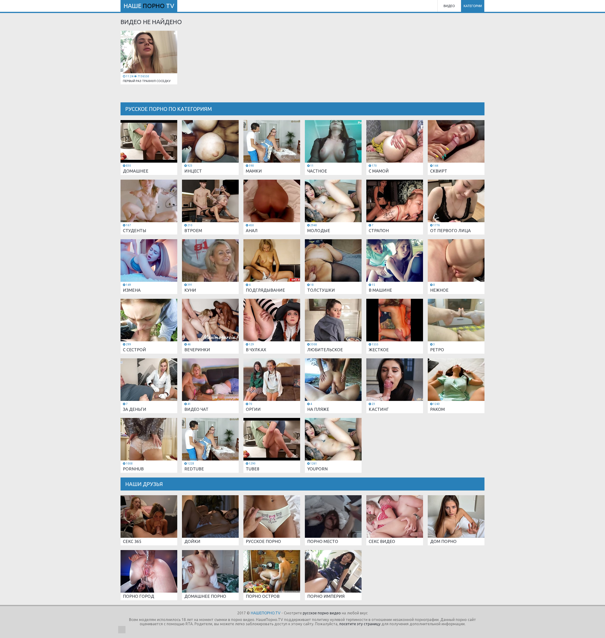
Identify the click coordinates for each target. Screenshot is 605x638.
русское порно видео (322, 613)
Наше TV (149, 5)
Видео (449, 6)
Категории (473, 6)
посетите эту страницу (359, 624)
